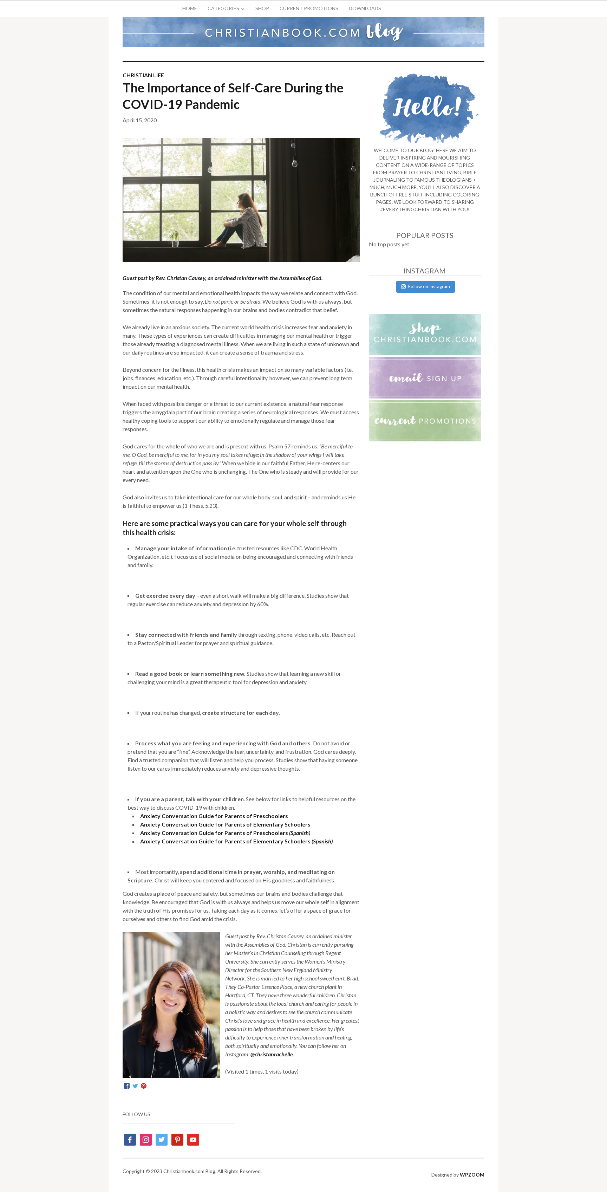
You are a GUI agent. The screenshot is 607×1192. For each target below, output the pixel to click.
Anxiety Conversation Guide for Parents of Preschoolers (214, 815)
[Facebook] (127, 1086)
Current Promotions (309, 8)
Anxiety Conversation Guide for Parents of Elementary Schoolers (225, 824)
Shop (262, 8)
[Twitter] (135, 1086)
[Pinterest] (143, 1086)
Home (189, 8)
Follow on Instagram (429, 286)
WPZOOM (472, 1175)
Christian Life (143, 75)
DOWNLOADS (365, 8)
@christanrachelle (271, 1054)
